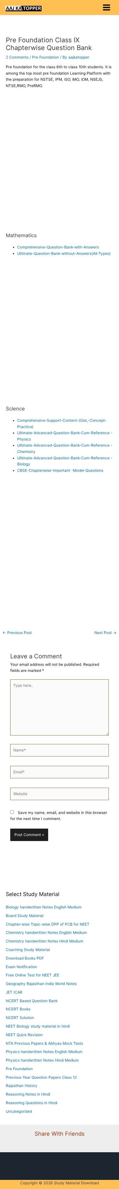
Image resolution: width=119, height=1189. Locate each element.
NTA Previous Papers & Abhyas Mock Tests (44, 1043)
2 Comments (17, 57)
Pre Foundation (45, 57)
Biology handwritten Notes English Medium (44, 907)
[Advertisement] (59, 160)
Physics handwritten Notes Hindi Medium (42, 1060)
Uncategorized (19, 1111)
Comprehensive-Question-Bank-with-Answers (58, 247)
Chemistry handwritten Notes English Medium (46, 932)
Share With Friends (59, 1133)
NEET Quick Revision (24, 1035)
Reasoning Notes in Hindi (28, 1094)
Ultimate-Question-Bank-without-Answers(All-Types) (64, 253)
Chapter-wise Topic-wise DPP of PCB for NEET (47, 924)
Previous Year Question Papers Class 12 (41, 1077)
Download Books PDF (25, 958)
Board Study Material (24, 915)
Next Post (105, 632)
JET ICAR (14, 992)
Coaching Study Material (28, 949)
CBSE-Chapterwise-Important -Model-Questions (60, 470)
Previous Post (17, 632)
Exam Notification (21, 967)
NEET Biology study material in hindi (38, 1026)
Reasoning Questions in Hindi (31, 1103)
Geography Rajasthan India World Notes (41, 983)
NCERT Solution (20, 1017)
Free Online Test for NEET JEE (32, 975)
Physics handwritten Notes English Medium (44, 1051)
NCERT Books (18, 1009)
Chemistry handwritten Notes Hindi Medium (44, 941)
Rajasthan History (21, 1085)
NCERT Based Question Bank (32, 1001)
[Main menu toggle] (107, 8)
